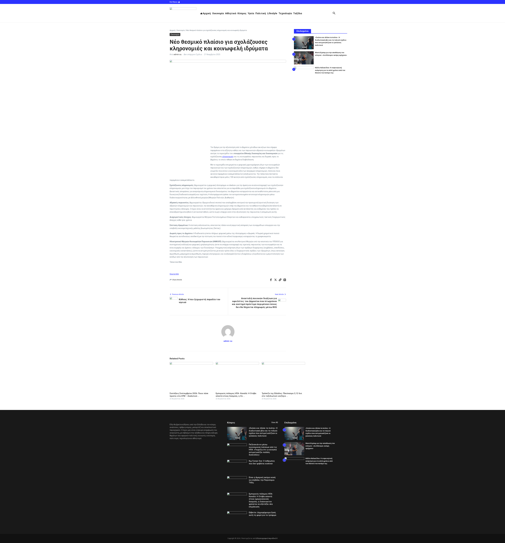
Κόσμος (242, 13)
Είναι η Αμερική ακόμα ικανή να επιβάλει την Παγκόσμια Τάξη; (262, 480)
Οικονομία (218, 13)
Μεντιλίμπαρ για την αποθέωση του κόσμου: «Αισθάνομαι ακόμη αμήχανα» (320, 445)
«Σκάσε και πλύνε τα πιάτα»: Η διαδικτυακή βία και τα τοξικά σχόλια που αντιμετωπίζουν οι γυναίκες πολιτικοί (263, 432)
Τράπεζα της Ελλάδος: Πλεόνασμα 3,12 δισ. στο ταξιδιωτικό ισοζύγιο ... (282, 394)
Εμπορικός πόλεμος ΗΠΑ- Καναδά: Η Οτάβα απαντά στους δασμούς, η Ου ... (236, 394)
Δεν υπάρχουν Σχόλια (193, 54)
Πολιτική (260, 13)
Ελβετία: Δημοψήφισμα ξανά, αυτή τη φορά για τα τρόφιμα (262, 513)
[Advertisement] (189, 157)
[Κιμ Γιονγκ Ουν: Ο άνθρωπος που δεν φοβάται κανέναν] (237, 466)
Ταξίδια (297, 13)
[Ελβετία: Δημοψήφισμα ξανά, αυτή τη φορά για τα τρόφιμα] (237, 517)
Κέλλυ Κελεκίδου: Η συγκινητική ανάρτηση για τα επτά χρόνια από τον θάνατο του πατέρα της (330, 70)
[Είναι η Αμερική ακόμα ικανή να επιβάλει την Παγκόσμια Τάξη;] (237, 482)
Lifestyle (272, 13)
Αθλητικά (230, 13)
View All (274, 422)
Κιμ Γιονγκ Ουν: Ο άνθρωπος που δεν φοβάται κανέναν (262, 462)
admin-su (177, 54)
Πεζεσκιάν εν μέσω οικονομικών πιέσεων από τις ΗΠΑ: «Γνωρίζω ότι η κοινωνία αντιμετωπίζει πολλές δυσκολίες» (263, 449)
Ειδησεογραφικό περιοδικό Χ (266, 538)
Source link (174, 274)
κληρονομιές (227, 157)
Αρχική (172, 30)
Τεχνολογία (285, 13)
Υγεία (251, 13)
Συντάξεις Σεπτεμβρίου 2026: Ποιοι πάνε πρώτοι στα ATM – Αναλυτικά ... (189, 394)
